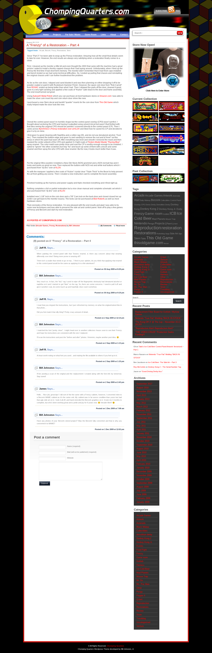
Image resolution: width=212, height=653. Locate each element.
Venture (164, 259)
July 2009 (141, 490)
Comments (106, 226)
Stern (69, 50)
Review (163, 284)
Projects (57, 34)
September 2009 (144, 483)
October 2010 (142, 441)
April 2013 (141, 395)
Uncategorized (167, 292)
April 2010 (141, 460)
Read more (120, 226)
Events (163, 267)
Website (70, 458)
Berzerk (48, 50)
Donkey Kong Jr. (167, 209)
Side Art (174, 233)
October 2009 (142, 479)
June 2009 (141, 494)
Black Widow (140, 262)
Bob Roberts (99, 199)
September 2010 (144, 445)
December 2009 (144, 471)
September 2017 (144, 384)
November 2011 (143, 414)
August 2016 (142, 387)
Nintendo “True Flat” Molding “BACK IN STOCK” (158, 318)
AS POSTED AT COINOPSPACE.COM (44, 220)
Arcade (41, 50)
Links (103, 34)
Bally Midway (145, 200)
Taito (143, 238)
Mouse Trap (170, 219)
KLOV (58, 167)
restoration (171, 228)
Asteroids (176, 196)
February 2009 (143, 498)
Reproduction (147, 227)
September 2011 (144, 418)
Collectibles (165, 200)
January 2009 (142, 502)
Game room (153, 213)
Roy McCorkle (139, 367)
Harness (164, 274)
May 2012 (141, 403)
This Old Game (106, 102)
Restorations (61, 50)
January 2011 (142, 433)
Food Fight (139, 272)
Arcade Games (42, 226)
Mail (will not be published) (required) (81, 452)
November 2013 (144, 391)
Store (162, 287)
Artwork (167, 195)
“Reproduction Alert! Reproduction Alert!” (154, 328)
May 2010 (141, 456)
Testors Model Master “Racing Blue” (104, 142)
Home (46, 34)
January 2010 (142, 467)
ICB (173, 213)
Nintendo (140, 223)
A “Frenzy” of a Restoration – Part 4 (52, 45)
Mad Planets (158, 219)
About (113, 34)
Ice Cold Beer (140, 277)
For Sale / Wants (72, 34)
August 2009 (142, 487)
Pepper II (138, 292)
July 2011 (141, 422)
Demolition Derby (163, 205)
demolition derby (142, 264)
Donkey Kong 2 (149, 208)
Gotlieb (163, 272)
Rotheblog (161, 234)
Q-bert (175, 224)
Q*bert (168, 223)
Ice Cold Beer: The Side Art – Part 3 (162, 362)
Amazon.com (105, 96)
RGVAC (34, 87)
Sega (167, 234)
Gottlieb (166, 214)
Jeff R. (43, 247)
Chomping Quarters (115, 646)
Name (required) (73, 446)
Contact (124, 34)
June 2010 (141, 452)
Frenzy (54, 50)
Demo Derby (151, 205)
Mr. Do (137, 284)
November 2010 (144, 437)
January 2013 (142, 399)
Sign (180, 234)
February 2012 (143, 410)
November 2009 (144, 475)
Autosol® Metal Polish (43, 96)
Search (135, 297)
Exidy (179, 209)
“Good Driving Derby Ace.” (152, 371)
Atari (137, 199)
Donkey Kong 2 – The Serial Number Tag (164, 367)
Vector (166, 243)
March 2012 (142, 406)
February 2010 (143, 464)
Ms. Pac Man (140, 287)
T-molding (165, 289)
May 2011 (141, 425)
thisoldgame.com (148, 243)
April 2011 (141, 429)
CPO (143, 205)
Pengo (151, 223)
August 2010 (142, 448)
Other (163, 277)
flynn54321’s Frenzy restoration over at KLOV (59, 129)
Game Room (91, 34)
